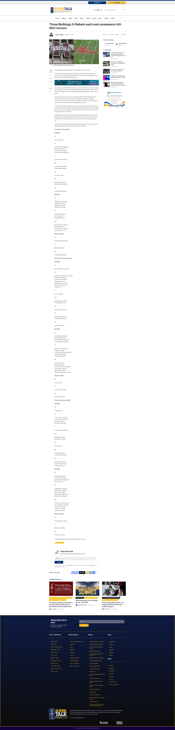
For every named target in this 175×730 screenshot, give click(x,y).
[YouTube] (98, 10)
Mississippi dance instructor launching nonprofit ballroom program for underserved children (118, 84)
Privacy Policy (92, 565)
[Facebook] (94, 10)
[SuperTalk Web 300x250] (114, 99)
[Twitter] (96, 10)
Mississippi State (61, 597)
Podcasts (52, 597)
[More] (118, 35)
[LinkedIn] (101, 10)
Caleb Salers (106, 609)
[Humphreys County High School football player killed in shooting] (106, 77)
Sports (61, 542)
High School (88, 597)
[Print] (116, 35)
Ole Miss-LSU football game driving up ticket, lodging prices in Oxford (118, 63)
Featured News (115, 597)
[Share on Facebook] (108, 35)
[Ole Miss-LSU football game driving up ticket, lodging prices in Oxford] (106, 63)
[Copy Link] (114, 35)
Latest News (80, 597)
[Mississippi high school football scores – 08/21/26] (87, 589)
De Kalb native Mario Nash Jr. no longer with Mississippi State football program (113, 604)
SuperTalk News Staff (82, 604)
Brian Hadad (53, 609)
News (57, 542)
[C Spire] (77, 82)
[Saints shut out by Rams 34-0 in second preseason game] (106, 71)
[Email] (112, 35)
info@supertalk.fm (79, 717)
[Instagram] (99, 10)
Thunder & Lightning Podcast (57, 599)
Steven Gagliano (60, 34)
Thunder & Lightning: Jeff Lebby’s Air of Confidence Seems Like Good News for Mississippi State (60, 604)
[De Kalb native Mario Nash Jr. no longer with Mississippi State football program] (114, 589)
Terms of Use (70, 565)
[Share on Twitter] (110, 35)
